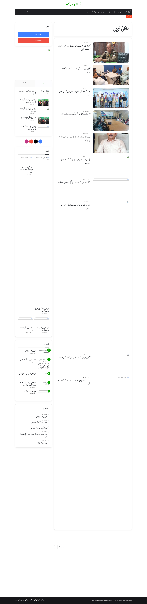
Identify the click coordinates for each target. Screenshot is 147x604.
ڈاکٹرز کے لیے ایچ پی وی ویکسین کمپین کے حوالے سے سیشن (75, 114)
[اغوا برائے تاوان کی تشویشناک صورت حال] (43, 365)
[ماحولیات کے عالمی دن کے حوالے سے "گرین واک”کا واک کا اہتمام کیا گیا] (111, 452)
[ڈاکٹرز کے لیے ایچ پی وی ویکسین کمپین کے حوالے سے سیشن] (111, 120)
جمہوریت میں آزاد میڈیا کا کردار (30, 392)
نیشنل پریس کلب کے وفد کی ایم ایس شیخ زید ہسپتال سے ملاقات (74, 182)
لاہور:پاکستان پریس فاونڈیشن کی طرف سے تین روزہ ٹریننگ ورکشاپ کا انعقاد (28, 384)
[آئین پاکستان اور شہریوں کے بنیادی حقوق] (43, 376)
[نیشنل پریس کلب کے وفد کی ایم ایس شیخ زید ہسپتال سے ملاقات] (111, 189)
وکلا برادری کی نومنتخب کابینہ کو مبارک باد (28, 118)
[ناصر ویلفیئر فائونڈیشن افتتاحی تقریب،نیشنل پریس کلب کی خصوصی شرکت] (111, 98)
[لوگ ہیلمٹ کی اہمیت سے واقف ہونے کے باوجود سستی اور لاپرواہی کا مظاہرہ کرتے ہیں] (111, 52)
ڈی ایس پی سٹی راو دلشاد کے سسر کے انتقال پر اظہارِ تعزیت (28, 128)
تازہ (43, 83)
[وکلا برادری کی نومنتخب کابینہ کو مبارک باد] (43, 120)
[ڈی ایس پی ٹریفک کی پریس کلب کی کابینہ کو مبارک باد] (43, 93)
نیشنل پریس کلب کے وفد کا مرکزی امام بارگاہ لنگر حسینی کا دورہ (74, 358)
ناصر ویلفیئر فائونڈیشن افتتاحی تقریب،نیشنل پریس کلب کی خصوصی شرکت (74, 93)
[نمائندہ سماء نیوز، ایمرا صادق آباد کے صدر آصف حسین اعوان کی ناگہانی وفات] (111, 143)
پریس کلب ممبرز (91, 12)
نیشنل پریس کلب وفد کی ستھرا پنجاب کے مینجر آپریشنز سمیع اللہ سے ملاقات (74, 71)
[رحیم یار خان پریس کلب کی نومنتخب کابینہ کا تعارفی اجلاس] (43, 111)
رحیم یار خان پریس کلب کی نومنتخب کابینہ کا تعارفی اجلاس (28, 110)
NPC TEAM (118, 600)
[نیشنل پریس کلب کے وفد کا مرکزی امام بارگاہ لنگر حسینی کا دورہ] (111, 364)
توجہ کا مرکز (25, 83)
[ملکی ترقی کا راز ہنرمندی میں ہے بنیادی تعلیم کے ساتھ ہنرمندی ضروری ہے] (111, 166)
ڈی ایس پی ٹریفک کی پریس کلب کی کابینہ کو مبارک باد (27, 92)
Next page (61, 547)
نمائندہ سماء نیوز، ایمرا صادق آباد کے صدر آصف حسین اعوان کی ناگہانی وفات (74, 139)
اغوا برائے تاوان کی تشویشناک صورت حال (28, 360)
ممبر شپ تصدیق (118, 12)
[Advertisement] (93, 536)
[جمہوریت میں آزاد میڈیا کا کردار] (43, 394)
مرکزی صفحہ (128, 12)
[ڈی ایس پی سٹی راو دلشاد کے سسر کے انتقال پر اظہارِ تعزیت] (43, 129)
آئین (109, 12)
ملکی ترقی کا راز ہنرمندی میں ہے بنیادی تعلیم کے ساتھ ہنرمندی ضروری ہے (75, 162)
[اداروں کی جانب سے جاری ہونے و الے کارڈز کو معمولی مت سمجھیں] (111, 276)
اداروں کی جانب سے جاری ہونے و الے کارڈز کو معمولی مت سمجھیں (75, 207)
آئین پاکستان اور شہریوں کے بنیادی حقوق (27, 374)
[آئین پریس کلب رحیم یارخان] (43, 353)
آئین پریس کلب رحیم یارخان (30, 351)
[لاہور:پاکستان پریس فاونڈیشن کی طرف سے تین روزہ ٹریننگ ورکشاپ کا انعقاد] (43, 385)
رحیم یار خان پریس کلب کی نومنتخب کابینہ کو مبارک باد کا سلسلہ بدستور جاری (28, 101)
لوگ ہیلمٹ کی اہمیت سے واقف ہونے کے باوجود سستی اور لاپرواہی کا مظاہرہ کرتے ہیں (74, 48)
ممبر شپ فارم (101, 12)
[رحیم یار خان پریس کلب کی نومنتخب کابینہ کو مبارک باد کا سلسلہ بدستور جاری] (43, 102)
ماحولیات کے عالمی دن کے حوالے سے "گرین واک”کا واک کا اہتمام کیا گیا (74, 382)
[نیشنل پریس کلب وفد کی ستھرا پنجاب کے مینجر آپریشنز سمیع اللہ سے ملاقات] (111, 75)
